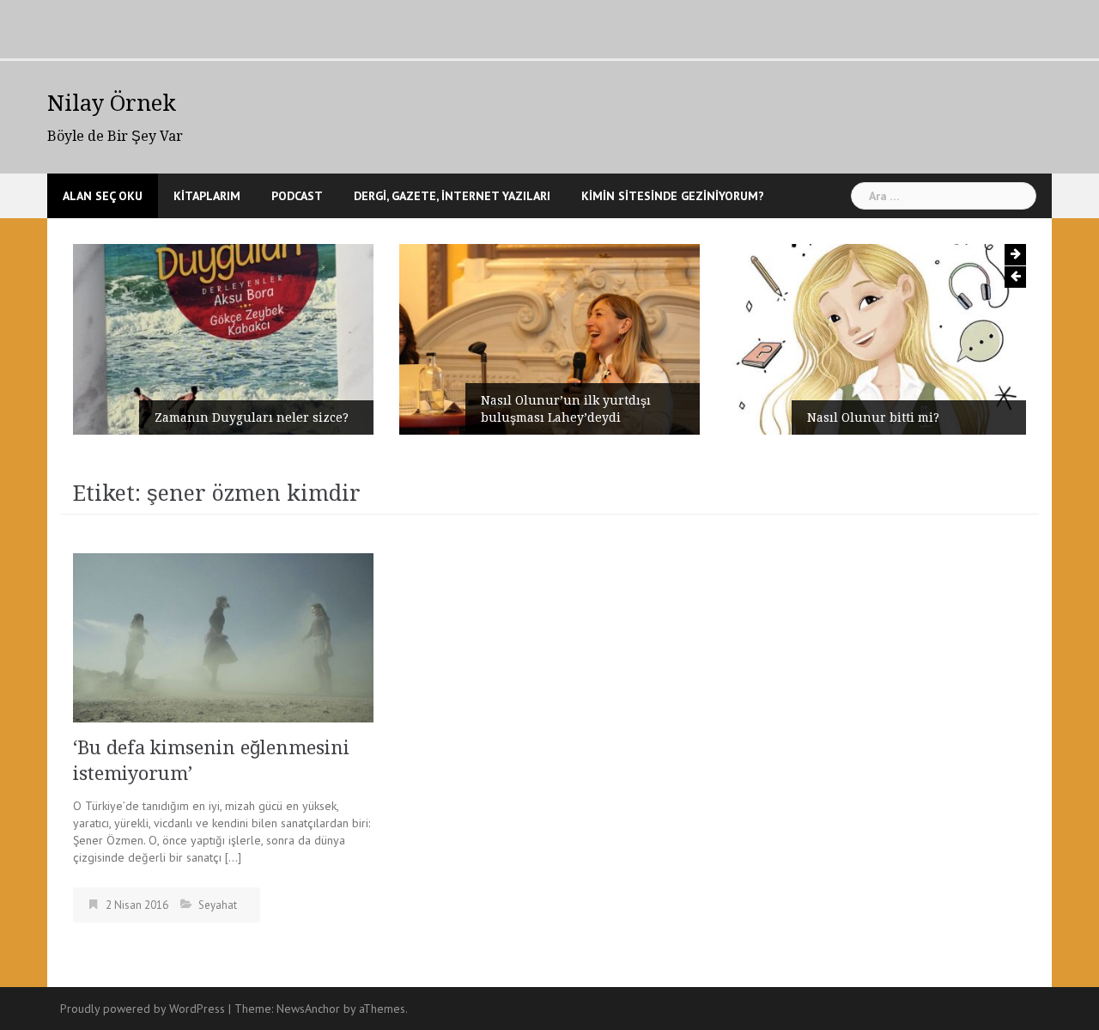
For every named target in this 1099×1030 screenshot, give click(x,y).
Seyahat (217, 905)
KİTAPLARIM (206, 196)
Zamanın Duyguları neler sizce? (252, 417)
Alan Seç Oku (103, 196)
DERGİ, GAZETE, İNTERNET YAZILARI (452, 196)
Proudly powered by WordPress (142, 1008)
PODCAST (297, 196)
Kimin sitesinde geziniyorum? (672, 196)
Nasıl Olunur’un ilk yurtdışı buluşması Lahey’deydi (566, 408)
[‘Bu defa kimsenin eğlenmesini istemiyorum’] (223, 636)
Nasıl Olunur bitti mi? (873, 417)
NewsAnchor (308, 1008)
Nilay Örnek (111, 103)
